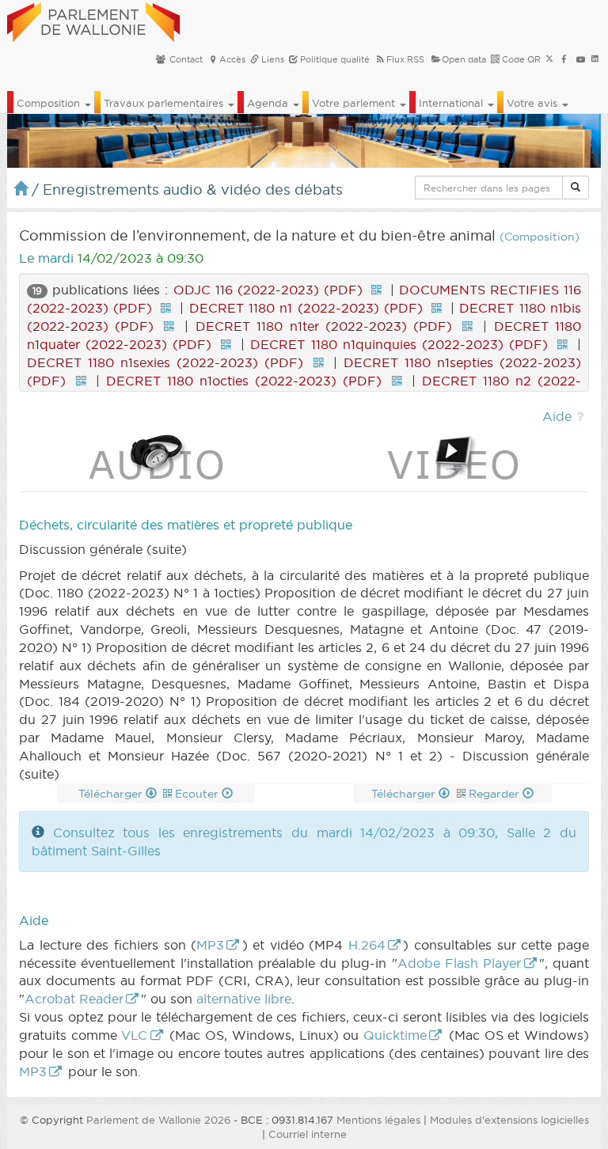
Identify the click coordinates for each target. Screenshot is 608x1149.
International (452, 103)
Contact (185, 59)
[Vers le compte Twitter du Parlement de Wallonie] (549, 59)
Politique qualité (334, 59)
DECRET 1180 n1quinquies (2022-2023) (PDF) (399, 344)
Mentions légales (378, 1119)
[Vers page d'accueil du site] (93, 20)
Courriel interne (307, 1134)
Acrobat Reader (74, 999)
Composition (50, 103)
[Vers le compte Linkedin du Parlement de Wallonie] (595, 59)
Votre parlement (355, 103)
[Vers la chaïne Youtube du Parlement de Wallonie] (580, 59)
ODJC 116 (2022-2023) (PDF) (268, 290)
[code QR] (376, 290)
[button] (575, 187)
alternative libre (243, 999)
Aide (557, 416)
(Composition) (540, 237)
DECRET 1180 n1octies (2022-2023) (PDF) (244, 381)
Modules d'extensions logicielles (509, 1119)
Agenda (269, 103)
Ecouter (198, 794)
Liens (271, 59)
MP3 (210, 945)
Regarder (495, 794)
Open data (464, 59)
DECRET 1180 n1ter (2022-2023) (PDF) (324, 326)
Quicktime (395, 1035)
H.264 (367, 945)
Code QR (520, 59)
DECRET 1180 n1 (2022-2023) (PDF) (306, 308)
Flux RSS (405, 59)
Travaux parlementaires (165, 103)
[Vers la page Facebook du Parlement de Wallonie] (564, 59)
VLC (134, 1035)
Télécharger (112, 794)
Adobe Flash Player (459, 963)
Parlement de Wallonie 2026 (158, 1119)
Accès (232, 59)
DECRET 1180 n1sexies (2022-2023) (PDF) (165, 362)
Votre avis (533, 103)
